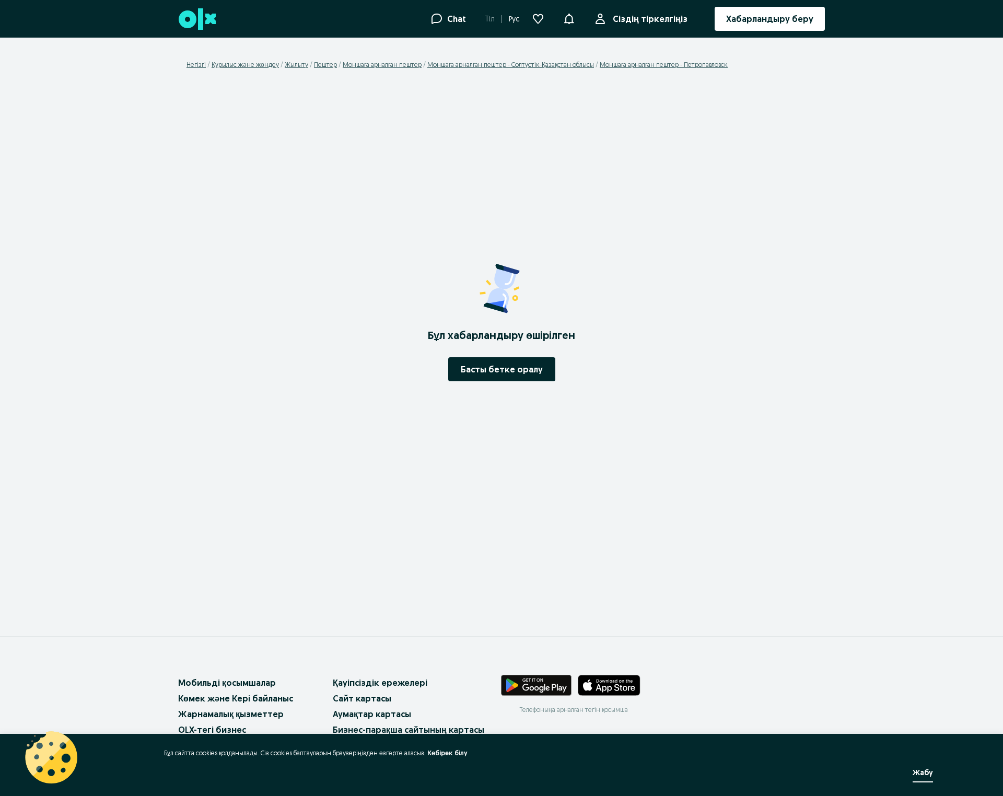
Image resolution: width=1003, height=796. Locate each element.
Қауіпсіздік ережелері (380, 682)
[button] (569, 18)
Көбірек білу (447, 753)
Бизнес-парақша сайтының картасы (408, 729)
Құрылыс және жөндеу (245, 64)
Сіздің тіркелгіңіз (650, 19)
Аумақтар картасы (372, 714)
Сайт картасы (362, 698)
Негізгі (196, 64)
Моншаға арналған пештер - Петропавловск (664, 64)
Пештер (325, 64)
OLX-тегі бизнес (212, 729)
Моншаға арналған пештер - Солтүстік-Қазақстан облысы (510, 64)
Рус (514, 19)
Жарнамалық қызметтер (231, 714)
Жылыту (296, 64)
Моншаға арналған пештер (382, 64)
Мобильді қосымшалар (227, 682)
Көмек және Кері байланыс (235, 698)
